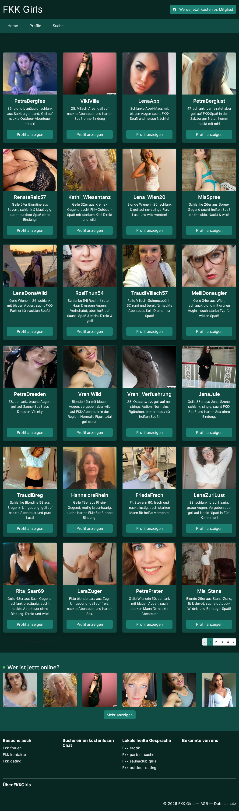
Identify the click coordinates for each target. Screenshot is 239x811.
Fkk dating (12, 761)
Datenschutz (225, 803)
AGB (204, 803)
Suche (58, 25)
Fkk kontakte (14, 754)
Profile (35, 25)
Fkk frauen (12, 748)
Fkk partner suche (138, 754)
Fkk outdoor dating (139, 767)
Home (12, 25)
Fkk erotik (131, 748)
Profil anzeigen (30, 134)
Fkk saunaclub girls (139, 761)
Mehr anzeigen (120, 715)
